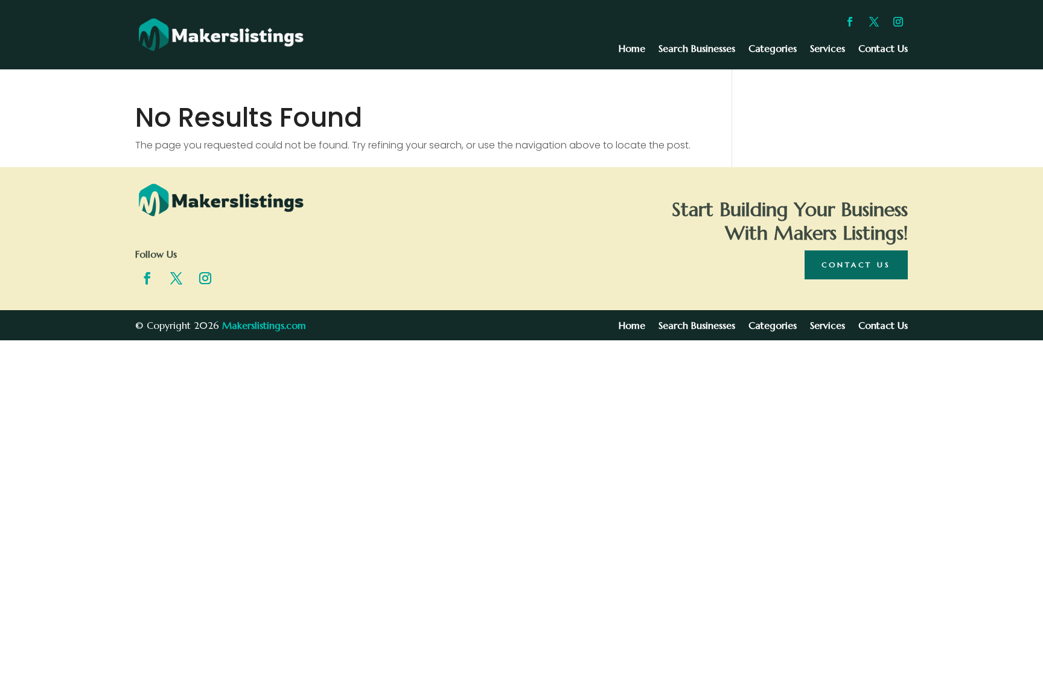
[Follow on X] (874, 21)
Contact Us (883, 49)
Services (827, 49)
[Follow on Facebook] (850, 21)
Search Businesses (697, 49)
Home (632, 49)
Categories (772, 49)
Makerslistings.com (264, 325)
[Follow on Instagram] (898, 21)
